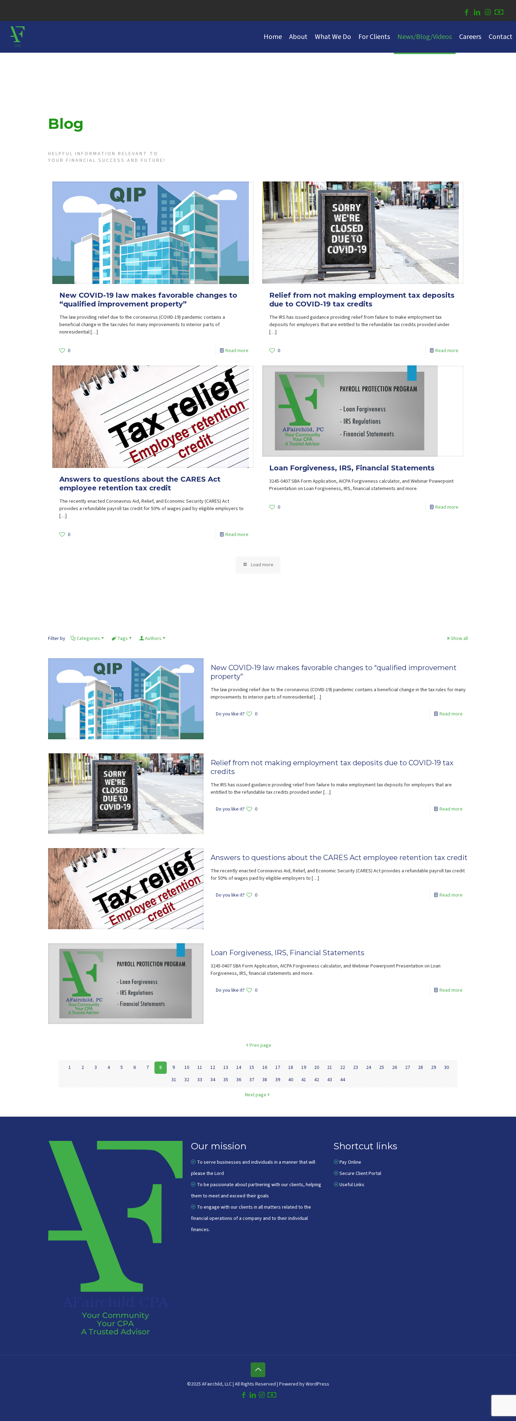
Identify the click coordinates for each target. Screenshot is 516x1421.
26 (394, 1067)
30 (446, 1067)
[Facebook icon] (466, 13)
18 (290, 1067)
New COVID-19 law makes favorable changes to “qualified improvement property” (148, 299)
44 (342, 1079)
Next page (255, 1094)
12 (212, 1067)
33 (199, 1079)
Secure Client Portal (360, 1173)
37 (251, 1079)
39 (277, 1079)
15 (251, 1067)
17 (277, 1067)
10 (186, 1067)
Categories (88, 638)
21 (329, 1067)
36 (238, 1079)
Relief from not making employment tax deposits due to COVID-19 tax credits (362, 299)
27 (407, 1067)
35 (225, 1079)
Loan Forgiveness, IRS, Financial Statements (352, 468)
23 (355, 1067)
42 (316, 1079)
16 (264, 1067)
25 (381, 1067)
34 (212, 1079)
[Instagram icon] (487, 13)
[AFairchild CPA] (17, 37)
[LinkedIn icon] (477, 13)
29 (433, 1067)
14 (238, 1067)
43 (329, 1079)
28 (420, 1067)
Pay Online (350, 1162)
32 (186, 1079)
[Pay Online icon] (499, 13)
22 (342, 1067)
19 (303, 1067)
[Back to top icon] (258, 1369)
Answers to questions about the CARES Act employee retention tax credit (139, 483)
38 (264, 1079)
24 (368, 1067)
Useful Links (351, 1184)
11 (199, 1067)
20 (316, 1067)
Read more (237, 350)
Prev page (260, 1045)
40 (290, 1079)
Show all (459, 638)
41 (303, 1079)
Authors (153, 638)
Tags (122, 638)
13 (225, 1067)
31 (173, 1079)
